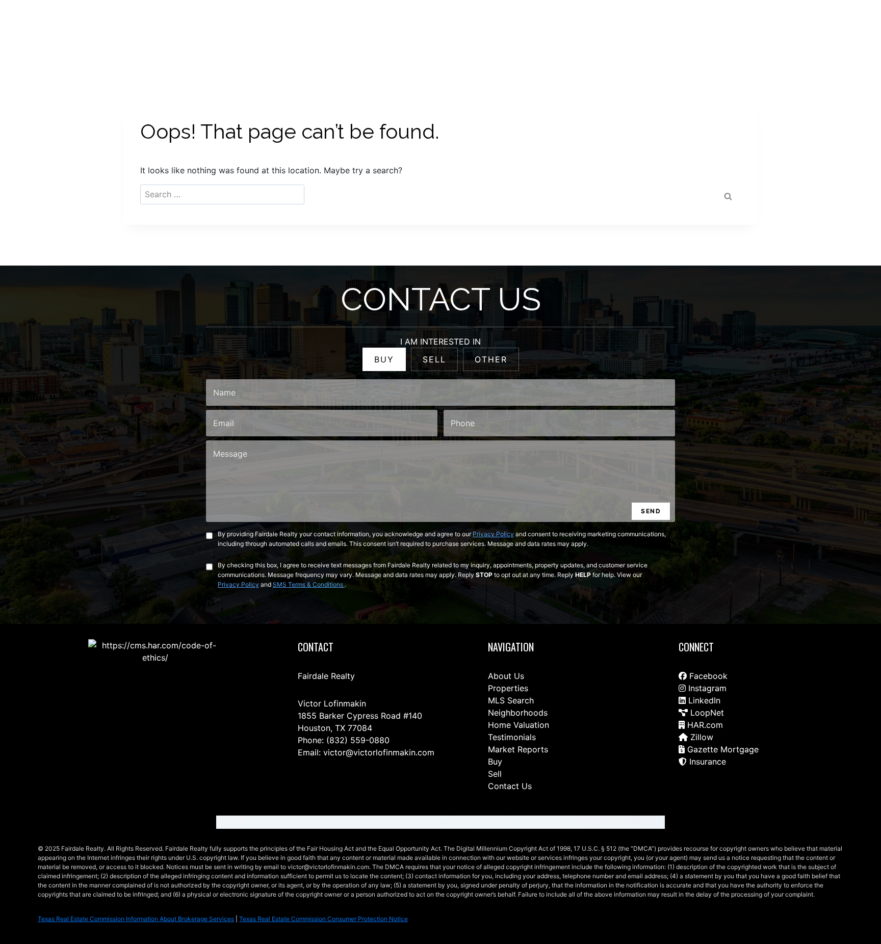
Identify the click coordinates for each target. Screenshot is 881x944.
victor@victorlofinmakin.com (378, 752)
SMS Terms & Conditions (309, 584)
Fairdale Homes (662, 31)
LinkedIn (703, 700)
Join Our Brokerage (734, 31)
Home (474, 31)
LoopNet (706, 712)
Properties (508, 688)
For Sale (512, 31)
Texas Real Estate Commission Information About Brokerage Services (136, 919)
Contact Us (432, 31)
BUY (384, 359)
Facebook (707, 676)
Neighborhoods (518, 712)
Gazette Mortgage (722, 749)
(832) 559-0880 (358, 740)
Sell (495, 774)
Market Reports (518, 749)
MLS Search (511, 700)
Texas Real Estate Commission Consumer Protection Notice (323, 919)
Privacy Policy (493, 534)
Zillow (700, 737)
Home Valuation (518, 725)
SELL (434, 359)
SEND (651, 511)
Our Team (605, 31)
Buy (495, 761)
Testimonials (512, 737)
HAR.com (704, 725)
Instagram (706, 688)
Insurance (706, 761)
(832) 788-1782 (824, 31)
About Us (506, 676)
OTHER (491, 359)
